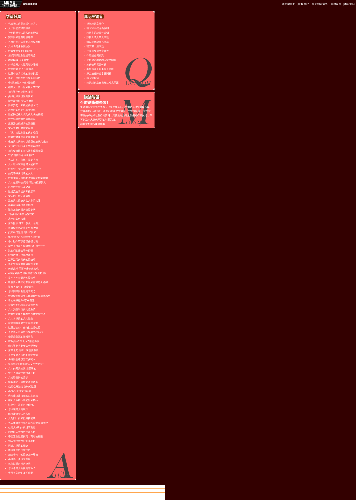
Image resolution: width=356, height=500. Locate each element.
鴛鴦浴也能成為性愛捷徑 (21, 123)
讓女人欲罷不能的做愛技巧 (23, 400)
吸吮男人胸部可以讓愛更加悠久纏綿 (28, 141)
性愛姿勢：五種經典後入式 (23, 105)
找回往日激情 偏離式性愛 (22, 232)
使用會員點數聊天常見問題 (101, 60)
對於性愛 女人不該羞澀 (21, 69)
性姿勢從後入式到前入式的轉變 (25, 114)
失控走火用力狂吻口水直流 (23, 395)
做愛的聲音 (16, 490)
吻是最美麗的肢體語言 (20, 336)
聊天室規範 (93, 78)
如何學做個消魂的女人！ (21, 173)
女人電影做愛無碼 (82, 486)
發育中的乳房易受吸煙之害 (23, 305)
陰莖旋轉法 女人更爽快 (21, 100)
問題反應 (336, 4)
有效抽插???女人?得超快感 (23, 341)
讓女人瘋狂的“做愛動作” (21, 286)
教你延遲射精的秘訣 (19, 463)
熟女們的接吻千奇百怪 (20, 250)
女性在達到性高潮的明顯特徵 (24, 146)
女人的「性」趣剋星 (19, 196)
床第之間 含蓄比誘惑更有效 (23, 350)
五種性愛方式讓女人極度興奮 (24, 41)
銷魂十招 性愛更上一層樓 (23, 454)
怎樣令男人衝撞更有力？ (21, 468)
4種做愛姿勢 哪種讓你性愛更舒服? (27, 273)
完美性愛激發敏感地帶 (20, 37)
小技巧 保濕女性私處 (19, 391)
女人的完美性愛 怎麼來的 (22, 368)
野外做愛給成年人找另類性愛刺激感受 (29, 295)
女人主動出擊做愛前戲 (20, 128)
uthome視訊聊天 (115, 486)
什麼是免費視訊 (95, 55)
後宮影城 (82, 494)
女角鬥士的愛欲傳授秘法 (21, 418)
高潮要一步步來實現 (19, 459)
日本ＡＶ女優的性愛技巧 (21, 277)
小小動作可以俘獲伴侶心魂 (23, 241)
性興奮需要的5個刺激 (20, 50)
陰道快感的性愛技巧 (19, 450)
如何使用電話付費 (96, 64)
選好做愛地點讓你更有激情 (23, 227)
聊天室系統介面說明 (98, 28)
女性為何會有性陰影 (19, 46)
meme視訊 (115, 494)
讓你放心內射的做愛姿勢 (21, 209)
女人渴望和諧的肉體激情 (21, 309)
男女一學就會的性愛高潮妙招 (24, 78)
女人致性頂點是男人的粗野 (23, 164)
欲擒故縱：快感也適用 (20, 255)
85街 (49, 490)
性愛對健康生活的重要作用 (23, 137)
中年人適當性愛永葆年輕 (21, 373)
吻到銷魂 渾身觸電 (18, 60)
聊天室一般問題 (95, 46)
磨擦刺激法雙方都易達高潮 (23, 323)
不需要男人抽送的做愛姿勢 (23, 354)
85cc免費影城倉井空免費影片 (16, 494)
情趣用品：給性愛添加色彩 (23, 382)
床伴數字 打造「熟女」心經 (23, 223)
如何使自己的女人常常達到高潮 (25, 150)
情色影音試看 (16, 486)
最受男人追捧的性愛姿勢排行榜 (25, 332)
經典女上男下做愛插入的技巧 (24, 87)
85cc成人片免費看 (115, 490)
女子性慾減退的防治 (19, 28)
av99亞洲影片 (115, 497)
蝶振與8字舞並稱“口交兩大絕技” (25, 363)
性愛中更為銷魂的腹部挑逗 (23, 73)
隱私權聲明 (288, 4)
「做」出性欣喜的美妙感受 (23, 132)
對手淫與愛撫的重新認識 (21, 119)
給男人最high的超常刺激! (22, 427)
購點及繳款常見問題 (98, 41)
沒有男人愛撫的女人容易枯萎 (24, 200)
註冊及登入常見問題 (98, 37)
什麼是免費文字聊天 (98, 50)
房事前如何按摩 (17, 218)
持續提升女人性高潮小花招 (23, 64)
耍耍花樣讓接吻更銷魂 (20, 205)
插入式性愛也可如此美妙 (21, 441)
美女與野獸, (82, 490)
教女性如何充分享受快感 (21, 109)
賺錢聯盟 (100, 123)
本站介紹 (349, 4)
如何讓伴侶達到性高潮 (20, 91)
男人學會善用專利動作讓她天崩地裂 (28, 422)
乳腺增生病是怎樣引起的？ (23, 23)
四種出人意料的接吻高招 (21, 432)
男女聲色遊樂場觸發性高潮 (23, 264)
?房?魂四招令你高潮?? (21, 155)
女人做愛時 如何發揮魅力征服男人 (27, 182)
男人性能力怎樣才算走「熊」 (24, 159)
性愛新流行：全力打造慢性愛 (24, 327)
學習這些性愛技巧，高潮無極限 (25, 436)
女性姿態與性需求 (18, 377)
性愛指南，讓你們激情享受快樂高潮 (28, 177)
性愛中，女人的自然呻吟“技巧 (24, 168)
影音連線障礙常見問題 (99, 73)
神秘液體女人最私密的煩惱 (23, 32)
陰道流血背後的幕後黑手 (21, 191)
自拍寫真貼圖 (30, 4)
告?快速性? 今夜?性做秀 (21, 82)
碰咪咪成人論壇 (49, 494)
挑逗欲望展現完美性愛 (20, 96)
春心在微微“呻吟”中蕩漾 (21, 300)
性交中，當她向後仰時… (21, 404)
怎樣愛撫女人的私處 (19, 413)
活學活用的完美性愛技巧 (21, 259)
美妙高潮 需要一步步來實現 (23, 268)
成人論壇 (148, 490)
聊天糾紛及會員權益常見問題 (103, 82)
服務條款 (303, 4)
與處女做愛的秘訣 (18, 445)
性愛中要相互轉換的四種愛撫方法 (26, 314)
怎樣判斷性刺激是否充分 (21, 55)
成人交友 (82, 497)
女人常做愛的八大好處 (20, 318)
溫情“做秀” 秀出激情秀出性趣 (24, 236)
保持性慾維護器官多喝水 (21, 359)
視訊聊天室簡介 (95, 23)
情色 (49, 486)
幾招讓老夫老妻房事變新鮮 (23, 345)
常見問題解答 (320, 4)
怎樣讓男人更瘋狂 (18, 409)
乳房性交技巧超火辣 (19, 187)
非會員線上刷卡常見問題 (100, 69)
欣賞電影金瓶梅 (148, 497)
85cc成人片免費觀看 (148, 486)
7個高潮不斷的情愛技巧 (21, 214)
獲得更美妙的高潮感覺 (20, 472)
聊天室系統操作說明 (98, 32)
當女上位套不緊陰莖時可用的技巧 (26, 246)
